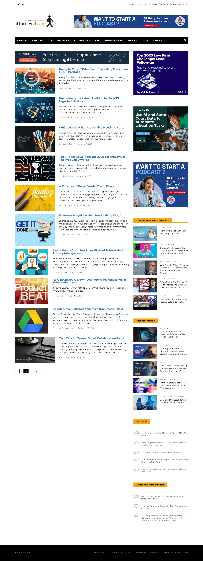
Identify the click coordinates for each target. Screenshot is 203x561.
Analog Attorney (114, 40)
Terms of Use (140, 552)
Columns (152, 4)
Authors (142, 4)
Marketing (37, 40)
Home (185, 552)
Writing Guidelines (167, 4)
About (133, 4)
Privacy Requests (121, 552)
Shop (145, 40)
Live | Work (63, 40)
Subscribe (158, 40)
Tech (50, 40)
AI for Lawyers (81, 40)
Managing (22, 40)
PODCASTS (133, 40)
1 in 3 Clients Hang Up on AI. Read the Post (161, 452)
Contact (167, 552)
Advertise (155, 552)
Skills (97, 40)
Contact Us (183, 4)
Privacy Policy (102, 552)
